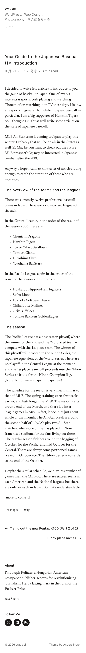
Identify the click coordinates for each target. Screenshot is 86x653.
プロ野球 (12, 510)
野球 (33, 71)
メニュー (11, 27)
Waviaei (11, 9)
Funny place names (61, 538)
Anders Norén (72, 644)
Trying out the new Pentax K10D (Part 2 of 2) (44, 528)
